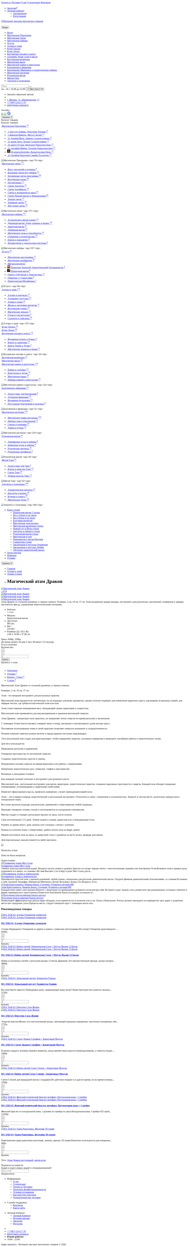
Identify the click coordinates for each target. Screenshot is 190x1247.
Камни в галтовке (17, 370)
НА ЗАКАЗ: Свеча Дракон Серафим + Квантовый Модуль (32, 1044)
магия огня (40, 1160)
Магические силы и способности (25, 233)
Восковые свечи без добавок (23, 172)
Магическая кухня (22, 536)
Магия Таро (13, 78)
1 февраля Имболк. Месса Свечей (25, 135)
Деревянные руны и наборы (22, 442)
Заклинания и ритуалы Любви (28, 547)
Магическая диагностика (25, 523)
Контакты (46, 2)
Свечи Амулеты (17, 186)
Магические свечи (16, 38)
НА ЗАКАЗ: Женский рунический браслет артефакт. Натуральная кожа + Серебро (45, 1105)
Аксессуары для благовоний (22, 394)
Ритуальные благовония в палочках (26, 404)
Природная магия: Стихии (26, 512)
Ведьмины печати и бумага (22, 339)
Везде (10, 32)
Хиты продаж (14, 552)
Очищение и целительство (22, 236)
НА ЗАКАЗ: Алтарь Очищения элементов (23, 923)
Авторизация (19, 13)
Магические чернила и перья (23, 349)
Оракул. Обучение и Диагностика (26, 274)
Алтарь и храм (14, 46)
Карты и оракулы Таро (20, 469)
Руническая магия (16, 75)
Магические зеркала (19, 312)
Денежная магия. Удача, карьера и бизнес (29, 223)
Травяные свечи (17, 202)
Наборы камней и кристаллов (24, 379)
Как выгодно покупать (24, 1195)
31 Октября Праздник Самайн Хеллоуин (29, 155)
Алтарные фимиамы (19, 397)
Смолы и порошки (18, 424)
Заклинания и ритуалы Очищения (30, 544)
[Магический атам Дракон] (15, 594)
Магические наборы (17, 40)
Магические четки (18, 500)
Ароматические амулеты (21, 490)
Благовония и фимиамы (19, 67)
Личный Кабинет (22, 1215)
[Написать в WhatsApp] (5, 114)
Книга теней (13, 510)
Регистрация (19, 16)
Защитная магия (17, 226)
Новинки (11, 555)
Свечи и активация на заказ (22, 192)
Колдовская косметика (18, 59)
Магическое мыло (16, 62)
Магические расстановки (21, 257)
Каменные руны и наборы (21, 445)
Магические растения (18, 72)
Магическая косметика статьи (28, 526)
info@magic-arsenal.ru (17, 1234)
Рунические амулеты (19, 448)
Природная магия (20, 271)
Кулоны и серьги (17, 496)
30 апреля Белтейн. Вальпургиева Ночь (31, 152)
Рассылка (18, 1223)
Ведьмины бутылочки (20, 400)
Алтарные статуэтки (19, 298)
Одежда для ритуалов (19, 315)
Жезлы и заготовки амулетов (23, 305)
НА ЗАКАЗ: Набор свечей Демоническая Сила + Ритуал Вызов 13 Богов (40, 955)
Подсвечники (15, 182)
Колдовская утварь (18, 308)
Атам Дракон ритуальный (20, 1160)
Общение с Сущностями (20, 278)
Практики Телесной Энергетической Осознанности (37, 267)
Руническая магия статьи (25, 534)
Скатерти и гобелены (19, 318)
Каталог (9, 122)
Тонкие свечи (15, 199)
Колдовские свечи (18, 179)
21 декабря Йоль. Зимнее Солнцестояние (29, 138)
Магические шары (18, 376)
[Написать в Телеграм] (9, 114)
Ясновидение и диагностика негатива (27, 243)
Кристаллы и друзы (18, 373)
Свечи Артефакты (18, 189)
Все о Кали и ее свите (24, 518)
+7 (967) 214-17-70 (16, 1231)
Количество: (7, 647)
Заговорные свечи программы (24, 176)
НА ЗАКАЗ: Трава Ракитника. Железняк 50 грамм (28, 1134)
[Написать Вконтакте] (2, 114)
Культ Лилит (13, 51)
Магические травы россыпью (24, 418)
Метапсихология (16, 263)
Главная (11, 568)
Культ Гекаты (13, 48)
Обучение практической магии (28, 550)
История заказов (21, 1218)
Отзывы (11, 558)
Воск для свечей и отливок (22, 169)
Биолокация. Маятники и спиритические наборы (32, 70)
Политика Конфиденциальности (29, 1189)
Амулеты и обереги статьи (26, 531)
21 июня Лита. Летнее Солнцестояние (28, 141)
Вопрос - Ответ (15, 677)
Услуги (10, 43)
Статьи (11, 680)
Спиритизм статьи (22, 542)
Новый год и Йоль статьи (26, 528)
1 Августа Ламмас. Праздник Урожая (27, 131)
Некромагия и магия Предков (28, 539)
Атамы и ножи (16, 302)
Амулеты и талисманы (18, 80)
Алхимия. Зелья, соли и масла (22, 56)
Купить (5, 659)
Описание (12, 670)
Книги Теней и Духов (19, 345)
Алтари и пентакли (18, 295)
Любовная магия (17, 230)
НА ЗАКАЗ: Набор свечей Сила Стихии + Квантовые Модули (34, 1074)
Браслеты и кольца (18, 493)
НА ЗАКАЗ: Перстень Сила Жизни (19, 1016)
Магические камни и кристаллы (23, 64)
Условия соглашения (23, 1192)
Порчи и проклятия (18, 240)
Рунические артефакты (20, 452)
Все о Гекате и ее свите (25, 515)
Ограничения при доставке (27, 1197)
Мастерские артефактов (20, 260)
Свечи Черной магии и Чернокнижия (27, 196)
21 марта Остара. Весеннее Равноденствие (30, 145)
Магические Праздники (19, 35)
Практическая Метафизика (22, 281)
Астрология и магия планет (22, 220)
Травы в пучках (16, 427)
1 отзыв (10, 612)
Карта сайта (19, 1208)
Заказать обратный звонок (20, 94)
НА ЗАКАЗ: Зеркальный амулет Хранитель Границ (29, 984)
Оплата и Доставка (10, 2)
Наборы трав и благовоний (22, 421)
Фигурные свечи (17, 206)
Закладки (17, 1221)
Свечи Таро (14, 472)
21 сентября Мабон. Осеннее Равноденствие (31, 148)
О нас (24, 2)
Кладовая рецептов (23, 520)
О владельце (33, 2)
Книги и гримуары (18, 342)
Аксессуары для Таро (19, 466)
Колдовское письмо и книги (21, 54)
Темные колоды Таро (19, 476)
